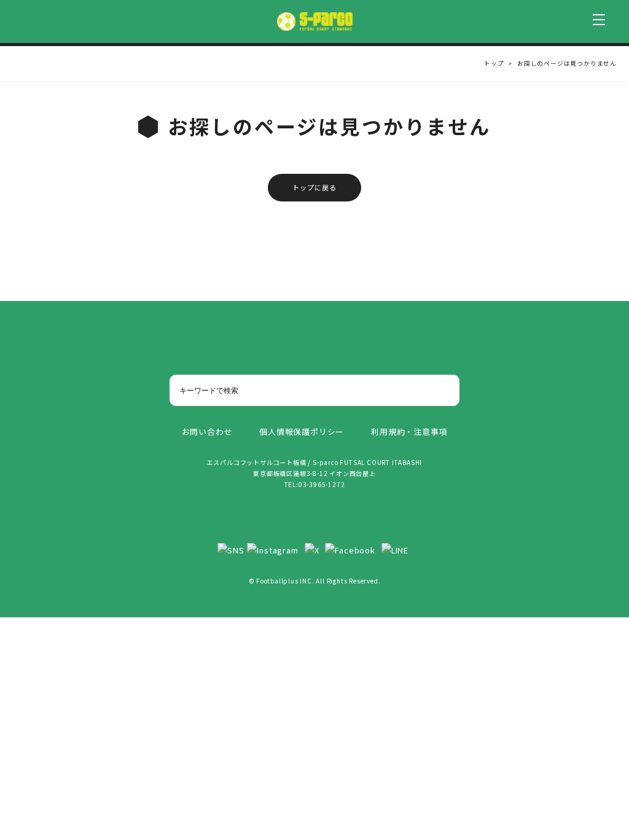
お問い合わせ (207, 431)
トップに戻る (314, 187)
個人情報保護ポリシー (301, 431)
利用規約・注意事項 (409, 431)
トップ (494, 63)
